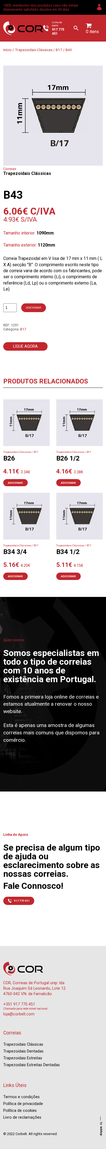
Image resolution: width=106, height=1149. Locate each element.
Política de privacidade (23, 1103)
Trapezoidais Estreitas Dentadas (31, 1065)
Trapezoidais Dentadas (23, 1051)
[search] (76, 28)
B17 (59, 50)
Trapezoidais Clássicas (33, 50)
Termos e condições (21, 1097)
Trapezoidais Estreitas (22, 1058)
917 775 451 (22, 900)
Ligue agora (25, 346)
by (101, 1129)
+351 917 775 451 (19, 1004)
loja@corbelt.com (19, 1014)
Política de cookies (20, 1110)
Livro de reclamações (22, 1117)
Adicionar (33, 307)
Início (7, 50)
